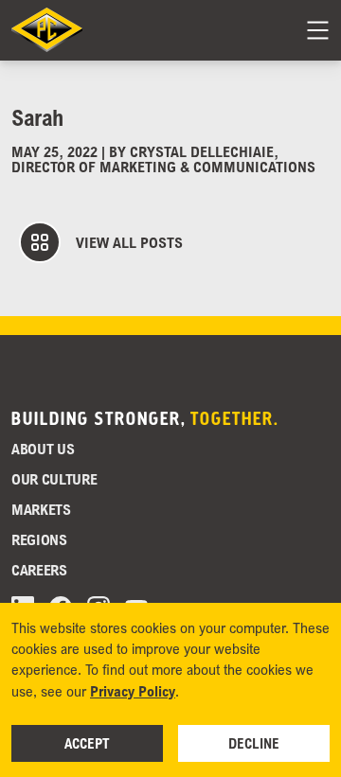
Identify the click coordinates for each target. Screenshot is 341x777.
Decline (253, 742)
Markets (41, 509)
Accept (87, 742)
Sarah (37, 117)
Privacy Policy (132, 690)
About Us (42, 448)
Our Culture (54, 478)
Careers (39, 569)
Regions (39, 539)
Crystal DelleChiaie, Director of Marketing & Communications (163, 159)
